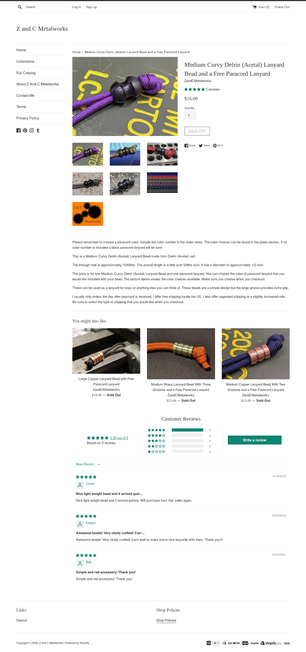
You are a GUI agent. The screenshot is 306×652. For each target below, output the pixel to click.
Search (21, 620)
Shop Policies (166, 620)
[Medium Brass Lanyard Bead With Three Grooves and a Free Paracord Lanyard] (181, 353)
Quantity (189, 108)
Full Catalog (26, 72)
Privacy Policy (27, 118)
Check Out (282, 7)
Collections (25, 61)
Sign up (91, 7)
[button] (195, 89)
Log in (76, 7)
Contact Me (25, 95)
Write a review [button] (254, 440)
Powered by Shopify (77, 643)
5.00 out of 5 (119, 437)
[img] (86, 476)
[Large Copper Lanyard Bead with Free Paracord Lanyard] (106, 350)
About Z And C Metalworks (37, 83)
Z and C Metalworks (42, 28)
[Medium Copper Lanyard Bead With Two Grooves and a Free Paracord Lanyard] (256, 353)
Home (21, 49)
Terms (21, 106)
